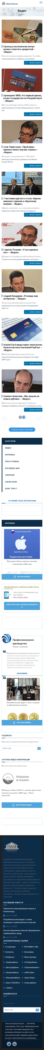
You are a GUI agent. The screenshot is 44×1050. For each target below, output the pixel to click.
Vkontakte (9, 1044)
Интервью (10, 455)
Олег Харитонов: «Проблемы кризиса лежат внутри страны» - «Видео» (20, 150)
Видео (8, 448)
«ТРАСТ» (9, 988)
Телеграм (14, 1044)
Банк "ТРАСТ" (11, 489)
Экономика (29, 952)
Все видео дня (12, 468)
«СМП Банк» (29, 972)
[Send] (39, 748)
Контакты (9, 952)
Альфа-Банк (11, 482)
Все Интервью (23, 577)
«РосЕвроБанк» (30, 962)
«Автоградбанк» (12, 967)
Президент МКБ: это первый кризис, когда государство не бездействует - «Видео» (22, 98)
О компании (10, 947)
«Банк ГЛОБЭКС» (12, 983)
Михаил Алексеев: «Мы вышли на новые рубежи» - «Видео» (21, 397)
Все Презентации (24, 805)
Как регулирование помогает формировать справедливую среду (21, 931)
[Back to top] (37, 1043)
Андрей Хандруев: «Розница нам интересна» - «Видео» (20, 297)
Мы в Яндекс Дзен (20, 597)
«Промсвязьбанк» (31, 967)
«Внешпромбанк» (12, 978)
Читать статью (35, 63)
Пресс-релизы (12, 462)
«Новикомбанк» (12, 972)
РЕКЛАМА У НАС (31, 947)
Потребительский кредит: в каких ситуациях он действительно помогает (19, 921)
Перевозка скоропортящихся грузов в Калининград (19, 910)
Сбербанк (9, 475)
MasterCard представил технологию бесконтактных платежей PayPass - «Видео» (22, 347)
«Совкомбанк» (30, 983)
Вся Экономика (24, 723)
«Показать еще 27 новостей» (22, 429)
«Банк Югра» (29, 978)
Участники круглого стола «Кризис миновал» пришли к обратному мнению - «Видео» (22, 201)
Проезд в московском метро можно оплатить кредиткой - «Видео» (19, 49)
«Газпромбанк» (11, 962)
